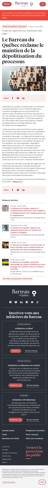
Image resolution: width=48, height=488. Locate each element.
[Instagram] (27, 302)
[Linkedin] (21, 302)
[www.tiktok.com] (37, 302)
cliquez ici (16, 181)
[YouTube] (32, 302)
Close (42, 482)
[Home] (24, 4)
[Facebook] (10, 302)
